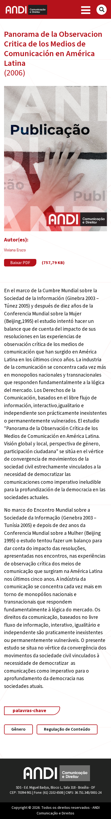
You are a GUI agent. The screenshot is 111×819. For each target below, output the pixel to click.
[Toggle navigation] (85, 10)
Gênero (18, 729)
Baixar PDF (20, 263)
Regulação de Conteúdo (67, 729)
